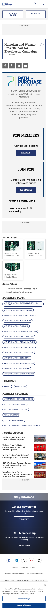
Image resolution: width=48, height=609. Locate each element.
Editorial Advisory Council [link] (14, 574)
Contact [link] (33, 567)
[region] (24, 595)
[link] (5, 65)
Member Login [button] (13, 14)
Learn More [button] (24, 545)
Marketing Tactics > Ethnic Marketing (19, 374)
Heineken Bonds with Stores (19, 292)
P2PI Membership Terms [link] (35, 574)
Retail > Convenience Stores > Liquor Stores (21, 425)
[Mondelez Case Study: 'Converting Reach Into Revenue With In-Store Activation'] (40, 474)
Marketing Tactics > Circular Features (19, 347)
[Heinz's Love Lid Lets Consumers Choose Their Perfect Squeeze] (40, 447)
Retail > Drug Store (11, 415)
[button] (44, 4)
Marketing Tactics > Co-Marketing (17, 358)
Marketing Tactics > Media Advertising (19, 315)
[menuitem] (5, 65)
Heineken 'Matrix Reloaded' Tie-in (22, 288)
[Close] (45, 585)
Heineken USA (20, 386)
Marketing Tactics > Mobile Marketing (19, 363)
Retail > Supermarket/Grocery (15, 410)
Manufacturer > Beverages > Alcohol (18, 399)
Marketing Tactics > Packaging (16, 326)
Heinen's (7, 386)
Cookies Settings (38, 580)
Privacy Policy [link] (9, 580)
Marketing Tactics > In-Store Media (17, 321)
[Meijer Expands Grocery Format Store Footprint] (40, 438)
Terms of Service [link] (23, 580)
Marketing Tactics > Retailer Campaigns (19, 342)
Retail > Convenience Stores (15, 404)
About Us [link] (15, 567)
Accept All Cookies (24, 605)
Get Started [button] (26, 190)
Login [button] (22, 200)
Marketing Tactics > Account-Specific (18, 353)
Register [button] (35, 13)
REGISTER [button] (25, 153)
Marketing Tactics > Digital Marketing (19, 337)
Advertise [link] (24, 567)
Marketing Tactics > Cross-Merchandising (20, 331)
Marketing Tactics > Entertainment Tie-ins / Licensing (21, 304)
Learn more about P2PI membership (20, 210)
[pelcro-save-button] (41, 45)
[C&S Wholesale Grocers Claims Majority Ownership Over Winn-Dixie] (40, 465)
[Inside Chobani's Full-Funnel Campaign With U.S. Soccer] (40, 456)
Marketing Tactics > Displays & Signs (18, 310)
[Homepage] (7, 4)
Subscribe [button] (24, 519)
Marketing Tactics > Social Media (17, 369)
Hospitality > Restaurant (14, 420)
